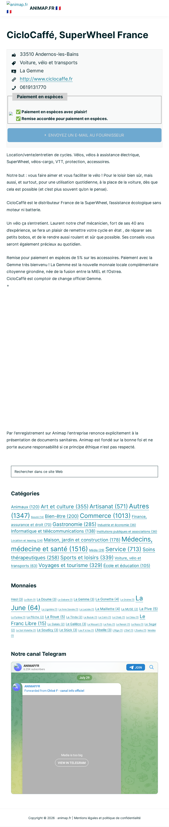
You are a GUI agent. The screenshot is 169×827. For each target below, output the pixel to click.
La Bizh (30, 599)
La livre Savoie (68, 609)
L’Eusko (140, 630)
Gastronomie (74, 524)
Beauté (37, 517)
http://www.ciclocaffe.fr (46, 79)
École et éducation (126, 565)
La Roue (55, 617)
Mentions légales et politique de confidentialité (107, 818)
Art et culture (64, 506)
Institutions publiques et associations (127, 531)
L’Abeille (103, 630)
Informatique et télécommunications (53, 531)
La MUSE (129, 609)
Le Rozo (137, 624)
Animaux (25, 506)
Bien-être (62, 516)
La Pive (148, 609)
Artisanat (109, 506)
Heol (17, 599)
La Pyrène (18, 617)
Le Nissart (94, 624)
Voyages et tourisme (70, 565)
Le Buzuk (90, 617)
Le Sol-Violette (26, 630)
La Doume (47, 599)
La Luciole (86, 609)
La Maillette (107, 609)
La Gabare (65, 599)
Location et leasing (27, 540)
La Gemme (84, 599)
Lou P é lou (86, 630)
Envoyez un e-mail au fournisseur (86, 135)
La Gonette (107, 599)
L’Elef (128, 630)
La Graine (127, 599)
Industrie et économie (116, 525)
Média (96, 550)
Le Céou (132, 617)
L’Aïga (118, 630)
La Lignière (49, 609)
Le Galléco (76, 624)
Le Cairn (104, 617)
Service (123, 549)
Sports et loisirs (87, 557)
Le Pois (109, 624)
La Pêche (35, 617)
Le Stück (68, 630)
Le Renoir (123, 624)
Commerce (105, 515)
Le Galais (56, 624)
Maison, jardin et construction (82, 540)
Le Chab (118, 617)
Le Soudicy (47, 630)
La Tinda (74, 617)
